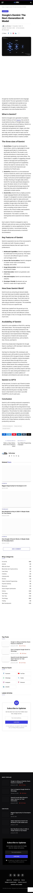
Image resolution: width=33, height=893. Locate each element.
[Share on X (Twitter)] (11, 33)
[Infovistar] (16, 2)
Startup (4, 591)
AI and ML (5, 11)
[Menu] (3, 2)
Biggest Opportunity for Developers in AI (14, 486)
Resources (4, 586)
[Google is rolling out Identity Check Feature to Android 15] (5, 644)
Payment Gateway (6, 583)
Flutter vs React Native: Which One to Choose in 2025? (9, 444)
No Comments (21, 28)
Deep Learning (17, 426)
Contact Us (16, 880)
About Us (9, 880)
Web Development (6, 603)
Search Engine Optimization (9, 588)
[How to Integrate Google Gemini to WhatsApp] (5, 651)
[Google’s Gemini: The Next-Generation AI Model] (16, 46)
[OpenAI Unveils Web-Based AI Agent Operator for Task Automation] (5, 659)
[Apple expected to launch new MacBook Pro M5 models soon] (5, 823)
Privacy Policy (16, 727)
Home (3, 7)
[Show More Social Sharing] (18, 33)
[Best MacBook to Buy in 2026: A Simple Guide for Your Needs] (16, 499)
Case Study (5, 571)
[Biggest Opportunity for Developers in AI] (16, 473)
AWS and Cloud (6, 566)
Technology (5, 598)
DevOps (4, 578)
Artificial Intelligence (8, 426)
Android (4, 564)
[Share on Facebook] (8, 33)
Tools (23, 880)
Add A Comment (16, 549)
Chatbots (4, 573)
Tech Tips (4, 596)
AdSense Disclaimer (16, 884)
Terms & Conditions (10, 882)
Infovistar (9, 26)
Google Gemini (6, 428)
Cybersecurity (5, 576)
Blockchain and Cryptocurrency (10, 569)
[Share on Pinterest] (13, 33)
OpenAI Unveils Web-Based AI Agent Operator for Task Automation (19, 658)
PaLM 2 (18, 120)
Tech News (5, 593)
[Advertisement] (16, 77)
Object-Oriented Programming (9, 581)
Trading (4, 600)
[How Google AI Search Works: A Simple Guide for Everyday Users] (16, 526)
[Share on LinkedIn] (16, 33)
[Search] (30, 2)
